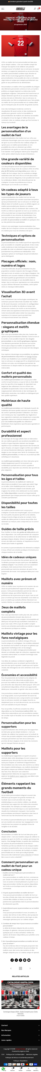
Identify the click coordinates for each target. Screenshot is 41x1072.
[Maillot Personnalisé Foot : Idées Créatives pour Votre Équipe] (11, 968)
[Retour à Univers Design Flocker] (20, 968)
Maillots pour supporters (18, 776)
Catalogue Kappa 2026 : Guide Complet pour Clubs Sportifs (20, 1012)
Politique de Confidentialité (15, 1054)
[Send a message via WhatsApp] (3, 1069)
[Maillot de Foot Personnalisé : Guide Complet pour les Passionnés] (30, 968)
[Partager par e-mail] (29, 960)
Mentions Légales (32, 1054)
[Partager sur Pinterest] (20, 960)
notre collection (26, 855)
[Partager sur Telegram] (24, 960)
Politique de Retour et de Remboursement (20, 1058)
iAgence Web (24, 1051)
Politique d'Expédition (20, 1061)
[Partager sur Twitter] (16, 960)
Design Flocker (32, 357)
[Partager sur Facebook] (12, 960)
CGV (2, 1054)
